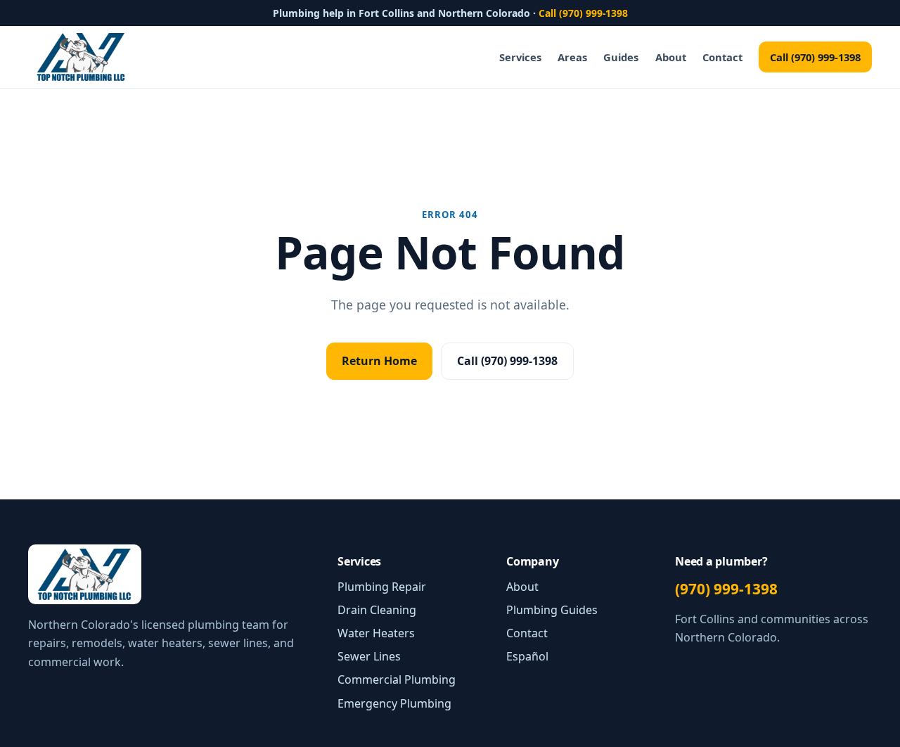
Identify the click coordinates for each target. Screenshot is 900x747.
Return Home (379, 361)
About (670, 57)
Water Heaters (376, 633)
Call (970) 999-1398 (583, 13)
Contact (722, 57)
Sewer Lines (369, 656)
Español (527, 656)
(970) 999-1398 (726, 589)
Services (520, 57)
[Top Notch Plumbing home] (81, 57)
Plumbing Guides (552, 610)
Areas (572, 57)
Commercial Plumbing (397, 679)
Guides (620, 57)
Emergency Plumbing (394, 703)
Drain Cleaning (377, 610)
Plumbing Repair (382, 586)
